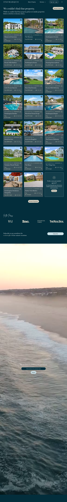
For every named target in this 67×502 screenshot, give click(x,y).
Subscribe (55, 234)
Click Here (54, 190)
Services (42, 2)
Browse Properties (58, 8)
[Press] (10, 221)
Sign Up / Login (54, 2)
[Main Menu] (62, 2)
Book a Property (32, 2)
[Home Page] (11, 2)
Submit (33, 372)
